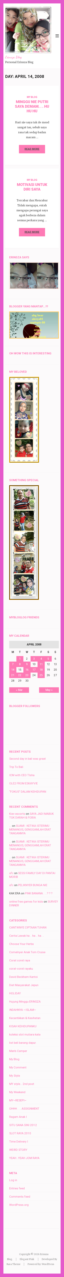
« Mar (19, 690)
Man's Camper (18, 1051)
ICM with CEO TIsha (21, 775)
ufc (11, 873)
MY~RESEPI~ (17, 1100)
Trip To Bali (16, 767)
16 (27, 669)
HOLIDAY (15, 993)
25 (41, 675)
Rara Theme (13, 1264)
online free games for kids (26, 901)
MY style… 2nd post (21, 1084)
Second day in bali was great (27, 758)
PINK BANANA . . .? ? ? (38, 893)
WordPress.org (19, 1205)
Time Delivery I (18, 1141)
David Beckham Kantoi (23, 977)
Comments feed (19, 1196)
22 (19, 675)
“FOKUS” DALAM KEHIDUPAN (27, 791)
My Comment (17, 1067)
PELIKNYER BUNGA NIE (32, 885)
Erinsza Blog (13, 57)
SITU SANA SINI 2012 (23, 1125)
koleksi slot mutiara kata (24, 1034)
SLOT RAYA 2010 (20, 1133)
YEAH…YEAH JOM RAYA (24, 1158)
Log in (13, 1180)
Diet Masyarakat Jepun (23, 985)
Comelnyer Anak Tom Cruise (27, 952)
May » (49, 690)
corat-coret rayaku (21, 968)
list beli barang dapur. (22, 1042)
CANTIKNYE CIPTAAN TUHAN (27, 927)
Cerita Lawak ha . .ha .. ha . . (26, 935)
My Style (14, 1075)
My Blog (32, 97)
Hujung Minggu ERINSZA (25, 1001)
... (10, 825)
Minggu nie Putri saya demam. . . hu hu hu (32, 106)
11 (41, 664)
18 (41, 669)
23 (27, 675)
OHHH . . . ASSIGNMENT (24, 1108)
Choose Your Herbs (21, 944)
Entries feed (17, 1188)
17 (33, 669)
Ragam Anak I (18, 1117)
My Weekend (17, 1092)
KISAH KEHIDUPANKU (23, 1026)
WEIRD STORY (18, 1149)
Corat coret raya (19, 960)
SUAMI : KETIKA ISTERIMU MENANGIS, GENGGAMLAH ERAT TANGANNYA (30, 829)
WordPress (48, 1264)
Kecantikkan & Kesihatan (24, 1018)
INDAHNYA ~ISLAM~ (22, 1009)
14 (12, 669)
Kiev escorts (17, 813)
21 (12, 675)
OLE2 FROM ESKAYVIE (23, 783)
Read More (32, 149)
